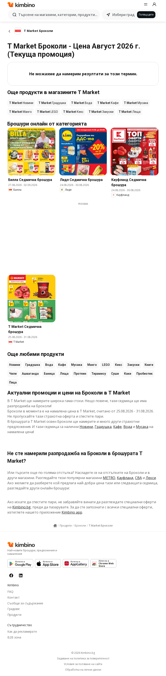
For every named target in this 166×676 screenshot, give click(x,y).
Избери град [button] (123, 14)
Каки (127, 373)
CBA (138, 477)
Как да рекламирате (22, 631)
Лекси (151, 477)
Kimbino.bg (21, 507)
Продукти (14, 615)
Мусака (76, 364)
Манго (92, 364)
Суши (115, 373)
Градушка (32, 364)
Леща (64, 373)
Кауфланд (125, 477)
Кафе (62, 364)
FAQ (10, 592)
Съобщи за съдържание (25, 603)
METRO (109, 477)
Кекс (118, 364)
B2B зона (14, 637)
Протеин (80, 373)
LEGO (106, 364)
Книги (149, 364)
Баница (49, 373)
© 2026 (83, 653)
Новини (14, 364)
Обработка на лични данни (83, 669)
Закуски (133, 364)
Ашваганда (30, 373)
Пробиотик (144, 373)
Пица (13, 382)
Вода (49, 364)
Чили (13, 373)
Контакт (13, 597)
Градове (13, 609)
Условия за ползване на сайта (83, 664)
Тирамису (98, 373)
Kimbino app (72, 512)
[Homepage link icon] (55, 525)
